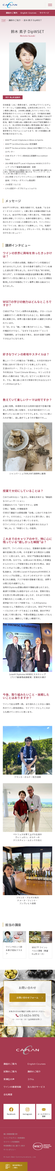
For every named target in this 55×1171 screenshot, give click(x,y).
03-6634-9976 (29, 1015)
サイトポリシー (10, 1150)
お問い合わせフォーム (27, 997)
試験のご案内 (10, 1072)
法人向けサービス (36, 1087)
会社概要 (8, 1094)
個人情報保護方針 (11, 1134)
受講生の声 (9, 1079)
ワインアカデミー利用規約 (14, 1138)
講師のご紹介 (34, 1072)
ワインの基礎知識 (12, 1087)
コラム (31, 1079)
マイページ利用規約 (11, 1142)
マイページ (44, 13)
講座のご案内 (11, 13)
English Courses (28, 13)
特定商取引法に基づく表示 (14, 1146)
